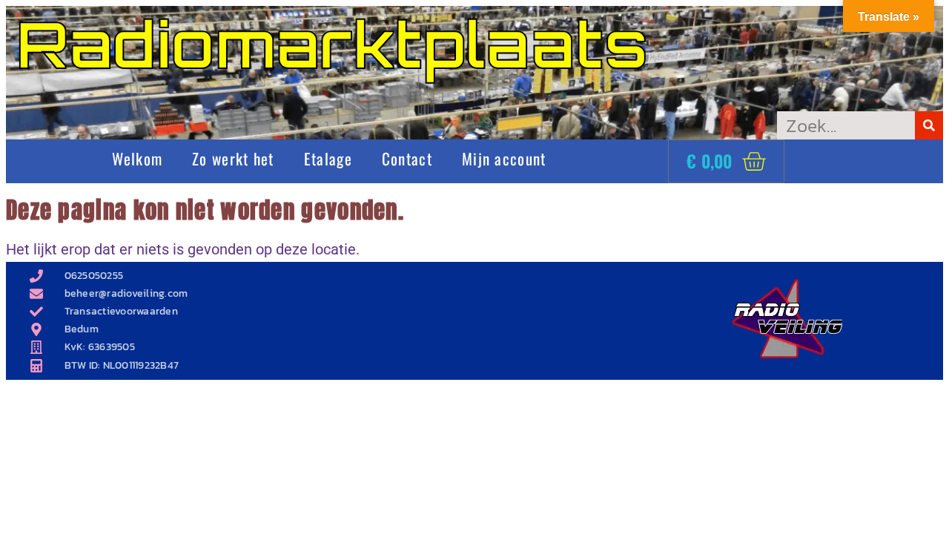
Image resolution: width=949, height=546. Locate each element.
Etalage (328, 158)
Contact (407, 158)
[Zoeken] (929, 125)
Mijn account (504, 158)
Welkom (137, 158)
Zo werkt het (233, 158)
